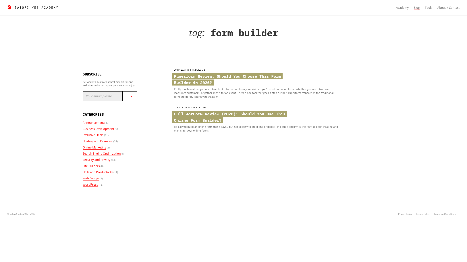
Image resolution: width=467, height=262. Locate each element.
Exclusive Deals (93, 135)
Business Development (98, 129)
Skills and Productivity (98, 172)
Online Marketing (94, 147)
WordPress (90, 184)
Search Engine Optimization (102, 154)
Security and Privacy (96, 160)
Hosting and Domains (98, 141)
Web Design (91, 178)
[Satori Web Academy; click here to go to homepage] (32, 7)
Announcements (94, 123)
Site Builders (91, 166)
